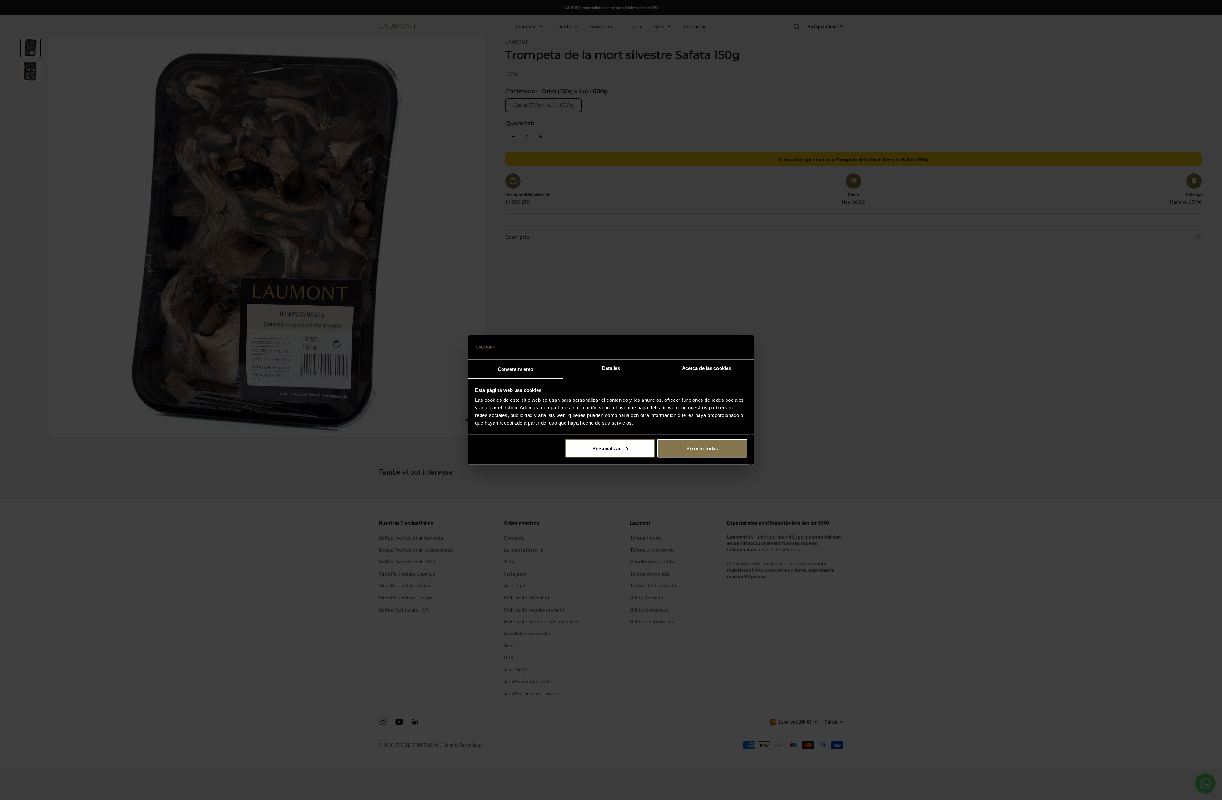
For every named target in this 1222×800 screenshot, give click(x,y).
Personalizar (607, 448)
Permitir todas (702, 448)
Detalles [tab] (611, 368)
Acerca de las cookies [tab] (706, 368)
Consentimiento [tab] (515, 369)
